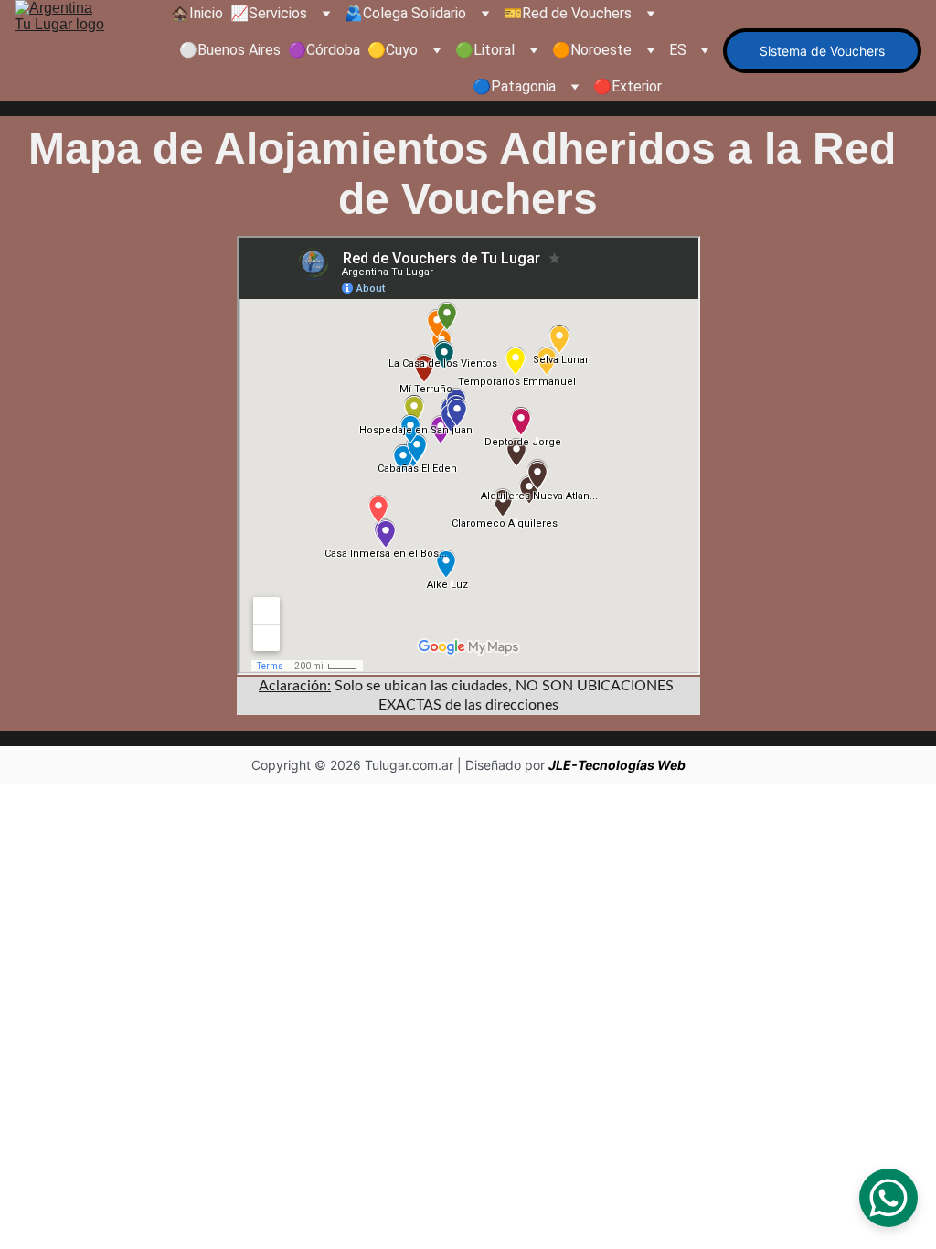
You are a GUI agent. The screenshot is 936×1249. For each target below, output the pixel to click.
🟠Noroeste (592, 50)
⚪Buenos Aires (230, 50)
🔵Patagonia (514, 86)
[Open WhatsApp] (888, 1198)
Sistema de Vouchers (822, 51)
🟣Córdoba (324, 50)
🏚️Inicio (197, 13)
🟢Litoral (485, 50)
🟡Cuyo (392, 50)
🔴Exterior (627, 86)
